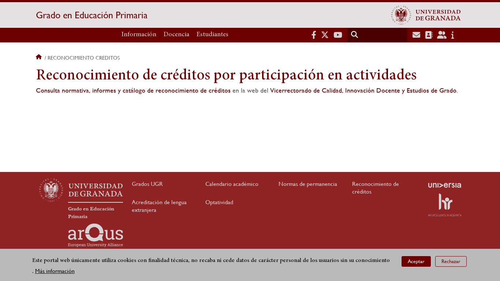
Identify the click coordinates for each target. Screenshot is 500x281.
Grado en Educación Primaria (92, 15)
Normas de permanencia (308, 183)
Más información (55, 270)
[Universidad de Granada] (426, 15)
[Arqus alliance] (95, 235)
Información (139, 34)
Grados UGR (147, 183)
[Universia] (444, 185)
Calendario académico (231, 183)
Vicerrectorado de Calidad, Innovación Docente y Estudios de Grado (363, 90)
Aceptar (416, 261)
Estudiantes (212, 34)
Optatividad (219, 202)
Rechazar (450, 261)
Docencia (176, 34)
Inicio (39, 57)
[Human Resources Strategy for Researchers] (444, 205)
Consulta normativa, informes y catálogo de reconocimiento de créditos (133, 90)
